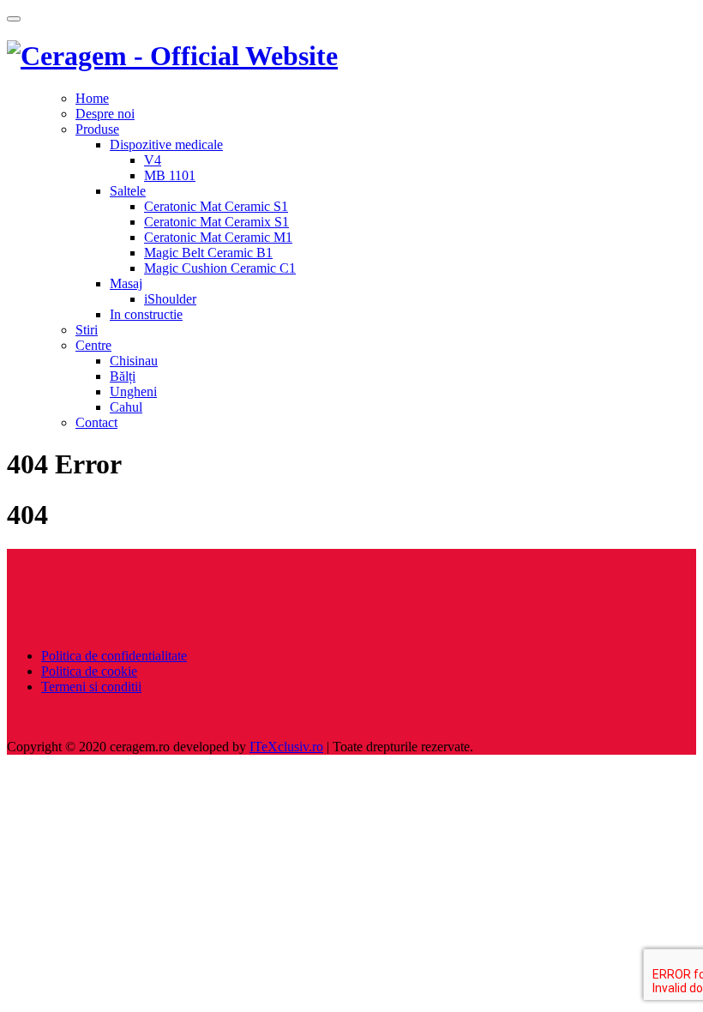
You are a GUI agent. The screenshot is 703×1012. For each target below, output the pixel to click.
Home (92, 98)
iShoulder (170, 299)
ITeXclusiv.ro (286, 746)
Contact (96, 422)
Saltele (128, 191)
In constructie (146, 314)
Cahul (126, 407)
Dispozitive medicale (166, 144)
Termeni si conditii (91, 686)
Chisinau (134, 360)
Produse (97, 129)
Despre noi (105, 113)
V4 (152, 160)
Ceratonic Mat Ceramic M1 (218, 237)
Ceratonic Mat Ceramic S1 (216, 206)
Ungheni (133, 391)
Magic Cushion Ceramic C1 (220, 268)
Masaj (126, 283)
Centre (93, 345)
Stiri (86, 329)
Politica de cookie (89, 671)
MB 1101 (169, 175)
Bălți (122, 376)
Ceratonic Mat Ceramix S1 (216, 221)
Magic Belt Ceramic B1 (208, 252)
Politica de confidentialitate (114, 655)
